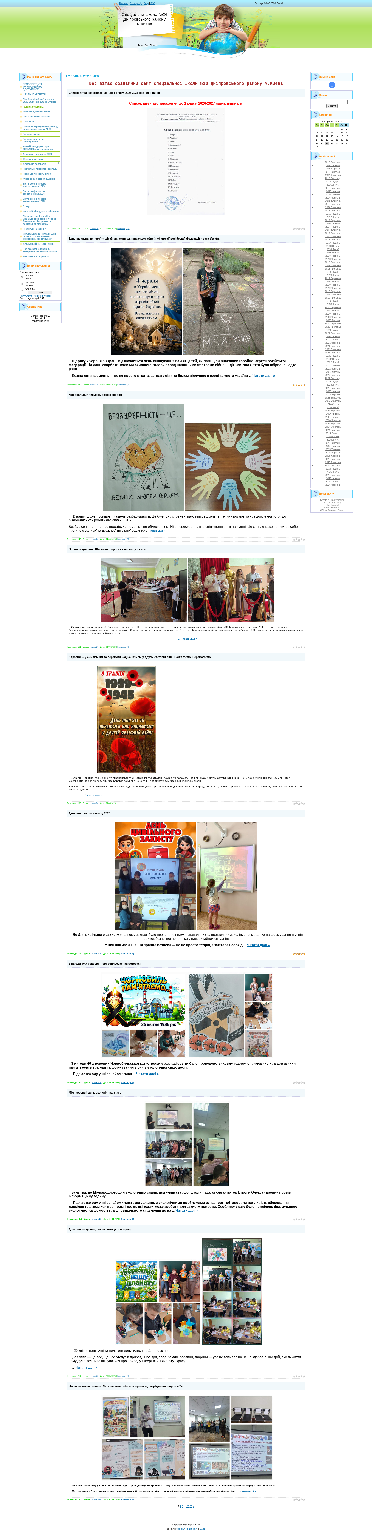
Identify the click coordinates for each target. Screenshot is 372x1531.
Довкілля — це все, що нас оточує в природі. (100, 1229)
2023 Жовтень (333, 401)
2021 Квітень (333, 336)
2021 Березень (333, 333)
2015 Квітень (333, 165)
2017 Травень (333, 226)
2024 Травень (333, 417)
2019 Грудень (333, 301)
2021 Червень (333, 343)
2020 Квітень (333, 310)
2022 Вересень (333, 375)
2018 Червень (333, 259)
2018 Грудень (333, 272)
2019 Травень (333, 284)
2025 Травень (333, 449)
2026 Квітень (333, 478)
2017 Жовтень (333, 236)
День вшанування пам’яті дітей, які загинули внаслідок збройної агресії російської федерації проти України (144, 238)
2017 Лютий (333, 217)
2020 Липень (333, 320)
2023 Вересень (333, 397)
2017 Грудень (333, 243)
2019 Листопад (333, 297)
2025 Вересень (333, 459)
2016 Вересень (333, 204)
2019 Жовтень (333, 294)
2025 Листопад (333, 465)
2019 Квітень (333, 281)
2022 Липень (333, 372)
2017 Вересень (333, 233)
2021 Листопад (333, 352)
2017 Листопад (333, 239)
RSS (152, 3)
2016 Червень (333, 197)
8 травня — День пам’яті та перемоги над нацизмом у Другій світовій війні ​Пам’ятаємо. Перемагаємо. (140, 657)
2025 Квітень (333, 446)
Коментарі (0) (123, 229)
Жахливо (30, 289)
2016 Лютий (333, 184)
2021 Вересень (333, 346)
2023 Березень (333, 388)
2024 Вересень (333, 423)
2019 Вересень (333, 291)
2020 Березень (333, 307)
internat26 (94, 229)
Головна (123, 3)
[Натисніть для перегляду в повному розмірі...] (186, 214)
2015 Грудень (333, 181)
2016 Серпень (333, 201)
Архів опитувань (43, 295)
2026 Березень (333, 475)
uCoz (202, 1529)
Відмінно (29, 275)
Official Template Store (332, 510)
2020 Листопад (333, 326)
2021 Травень (333, 339)
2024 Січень (332, 404)
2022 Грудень (333, 381)
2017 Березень (333, 220)
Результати (26, 295)
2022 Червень (333, 368)
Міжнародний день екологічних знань (95, 1092)
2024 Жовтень (333, 426)
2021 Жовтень (333, 349)
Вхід (146, 3)
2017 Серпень (333, 230)
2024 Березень (333, 410)
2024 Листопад (333, 430)
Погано (29, 285)
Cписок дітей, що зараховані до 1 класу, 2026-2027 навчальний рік (115, 92)
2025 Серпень (333, 455)
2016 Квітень (333, 191)
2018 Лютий (333, 249)
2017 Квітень (333, 223)
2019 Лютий (333, 275)
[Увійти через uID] (332, 85)
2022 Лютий (333, 362)
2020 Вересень (333, 323)
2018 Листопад (333, 268)
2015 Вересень (333, 172)
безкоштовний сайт (186, 1529)
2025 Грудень (333, 468)
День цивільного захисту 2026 (89, 813)
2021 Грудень (333, 355)
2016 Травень (333, 194)
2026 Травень (333, 481)
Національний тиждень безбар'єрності (95, 394)
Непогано (30, 282)
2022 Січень (332, 359)
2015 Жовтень (333, 175)
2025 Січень (332, 436)
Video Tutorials (332, 507)
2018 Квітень (333, 252)
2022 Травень (333, 365)
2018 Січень (332, 246)
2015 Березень (333, 162)
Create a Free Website (332, 500)
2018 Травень (333, 255)
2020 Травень (333, 314)
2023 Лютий (333, 385)
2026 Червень (333, 485)
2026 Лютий (333, 472)
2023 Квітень (333, 391)
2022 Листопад (333, 378)
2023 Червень (333, 394)
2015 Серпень (333, 168)
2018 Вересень (333, 262)
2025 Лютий (333, 439)
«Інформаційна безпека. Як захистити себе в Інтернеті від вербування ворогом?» (126, 1386)
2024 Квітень (333, 414)
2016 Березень (333, 188)
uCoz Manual (332, 505)
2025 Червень (333, 452)
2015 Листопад (333, 178)
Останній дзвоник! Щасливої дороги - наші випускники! (107, 549)
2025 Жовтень (333, 462)
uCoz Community (332, 502)
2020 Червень (333, 317)
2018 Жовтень (333, 265)
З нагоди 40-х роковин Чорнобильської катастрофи (105, 963)
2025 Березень (333, 443)
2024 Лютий (333, 407)
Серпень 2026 (331, 121)
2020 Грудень (333, 330)
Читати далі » (263, 375)
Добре (28, 278)
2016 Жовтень (333, 207)
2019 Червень (333, 288)
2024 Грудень (333, 433)
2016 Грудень (333, 214)
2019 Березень (333, 278)
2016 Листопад (333, 210)
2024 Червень (333, 420)
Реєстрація (136, 3)
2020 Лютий (333, 304)
